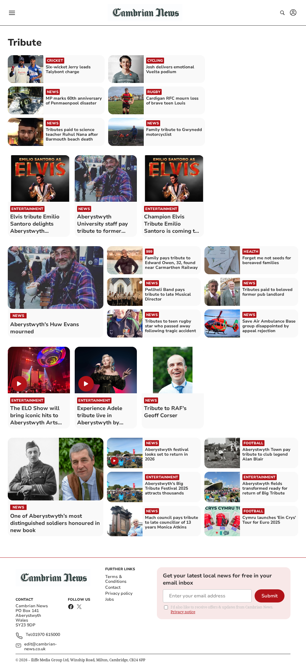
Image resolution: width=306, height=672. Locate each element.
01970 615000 (46, 634)
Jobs (109, 599)
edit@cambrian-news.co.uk (40, 646)
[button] (12, 13)
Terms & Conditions (115, 579)
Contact (112, 587)
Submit (269, 596)
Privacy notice (183, 612)
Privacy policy (118, 593)
